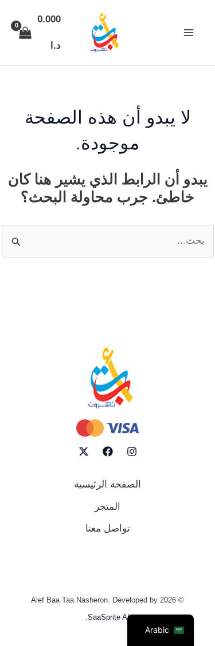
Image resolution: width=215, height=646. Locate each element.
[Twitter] (84, 451)
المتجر (107, 506)
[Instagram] (132, 451)
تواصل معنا (107, 528)
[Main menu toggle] (188, 32)
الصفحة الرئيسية (107, 484)
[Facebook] (108, 451)
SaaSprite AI (109, 617)
